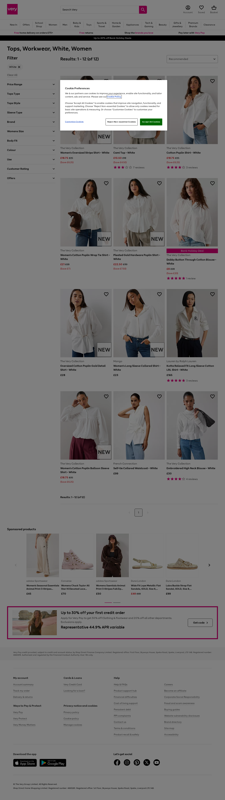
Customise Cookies (74, 121)
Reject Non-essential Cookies (121, 121)
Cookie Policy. (114, 96)
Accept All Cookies (151, 121)
